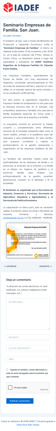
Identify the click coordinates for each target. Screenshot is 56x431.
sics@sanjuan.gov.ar (13, 218)
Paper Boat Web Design (28, 424)
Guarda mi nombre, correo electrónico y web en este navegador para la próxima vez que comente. (27, 373)
